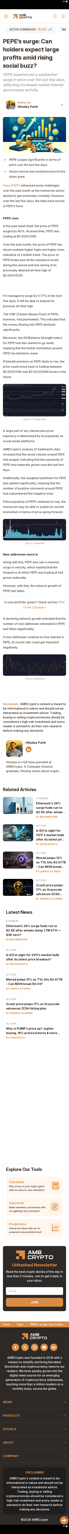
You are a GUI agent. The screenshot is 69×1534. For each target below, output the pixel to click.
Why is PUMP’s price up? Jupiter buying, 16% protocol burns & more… (33, 1031)
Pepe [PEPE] (11, 185)
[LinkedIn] (28, 749)
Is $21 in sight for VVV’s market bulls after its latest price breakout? (32, 957)
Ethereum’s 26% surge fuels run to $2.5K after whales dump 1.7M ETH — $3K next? (33, 930)
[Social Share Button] (64, 1520)
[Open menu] (6, 16)
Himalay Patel (27, 106)
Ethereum (42, 798)
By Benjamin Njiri (46, 816)
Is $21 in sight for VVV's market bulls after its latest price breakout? (51, 835)
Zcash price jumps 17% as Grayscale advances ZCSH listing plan (49, 889)
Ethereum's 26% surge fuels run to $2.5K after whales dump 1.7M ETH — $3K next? (50, 807)
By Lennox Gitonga (48, 871)
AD (64, 1)
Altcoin (41, 825)
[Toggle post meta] (62, 105)
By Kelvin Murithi (47, 844)
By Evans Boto (15, 1037)
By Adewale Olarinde (49, 898)
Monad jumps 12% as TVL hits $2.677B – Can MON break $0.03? (51, 862)
